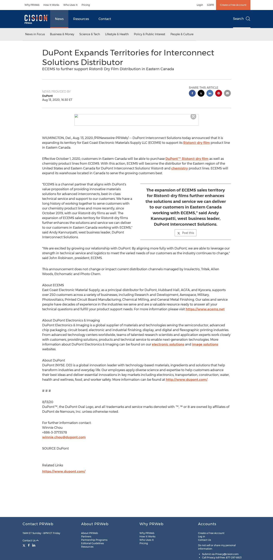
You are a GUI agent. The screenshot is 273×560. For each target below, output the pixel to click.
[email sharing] (227, 94)
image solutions (205, 344)
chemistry (179, 168)
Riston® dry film (196, 143)
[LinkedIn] (33, 545)
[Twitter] (24, 545)
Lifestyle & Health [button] (117, 34)
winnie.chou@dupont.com (64, 437)
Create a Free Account (233, 4)
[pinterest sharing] (218, 94)
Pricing (86, 4)
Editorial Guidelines (92, 543)
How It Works (51, 4)
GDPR (210, 4)
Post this (188, 233)
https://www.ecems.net (205, 309)
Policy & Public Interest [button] (149, 34)
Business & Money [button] (62, 34)
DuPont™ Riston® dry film (186, 159)
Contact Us (29, 540)
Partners (86, 536)
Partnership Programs (94, 539)
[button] (136, 115)
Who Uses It (70, 4)
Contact (105, 19)
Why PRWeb (32, 4)
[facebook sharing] (192, 94)
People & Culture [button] (181, 34)
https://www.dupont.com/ (63, 471)
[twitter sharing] (201, 94)
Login (200, 4)
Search (238, 19)
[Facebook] (29, 545)
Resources (81, 19)
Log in (201, 536)
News (59, 19)
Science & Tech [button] (89, 34)
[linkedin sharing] (209, 94)
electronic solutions (168, 344)
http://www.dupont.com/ (186, 380)
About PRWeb (89, 533)
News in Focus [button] (35, 34)
